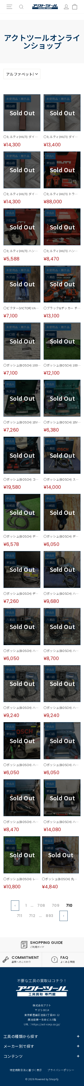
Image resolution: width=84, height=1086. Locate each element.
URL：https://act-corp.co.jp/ (42, 1024)
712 (32, 915)
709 (55, 905)
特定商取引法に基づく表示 (26, 1070)
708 (41, 905)
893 (49, 915)
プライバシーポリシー (60, 1070)
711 (19, 915)
